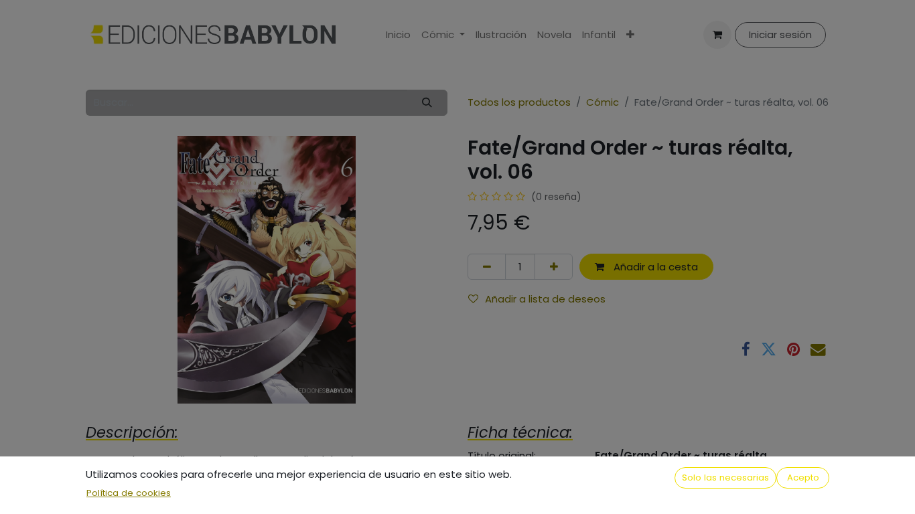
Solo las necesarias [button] (725, 477)
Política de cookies (128, 493)
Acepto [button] (803, 477)
